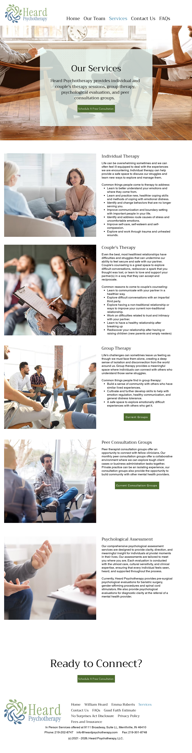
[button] (94, 18)
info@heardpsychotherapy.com (97, 732)
